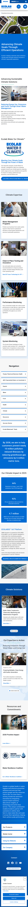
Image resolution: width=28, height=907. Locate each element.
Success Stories (7, 423)
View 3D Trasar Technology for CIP (12, 274)
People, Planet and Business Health (12, 374)
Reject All (14, 898)
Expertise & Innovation (7, 13)
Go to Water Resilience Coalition (12, 776)
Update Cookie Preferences (13, 868)
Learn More (6, 743)
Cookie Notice (6, 890)
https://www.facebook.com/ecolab (12, 862)
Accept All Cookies (14, 894)
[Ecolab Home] (6, 7)
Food (4, 398)
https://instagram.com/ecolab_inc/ (16, 862)
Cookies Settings (14, 902)
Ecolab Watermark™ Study (10, 429)
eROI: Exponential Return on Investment (14, 380)
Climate (5, 411)
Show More (6, 623)
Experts (5, 386)
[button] (19, 7)
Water (4, 392)
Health (4, 404)
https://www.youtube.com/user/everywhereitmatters (20, 862)
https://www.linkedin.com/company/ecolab (8, 862)
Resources (6, 417)
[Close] (25, 878)
